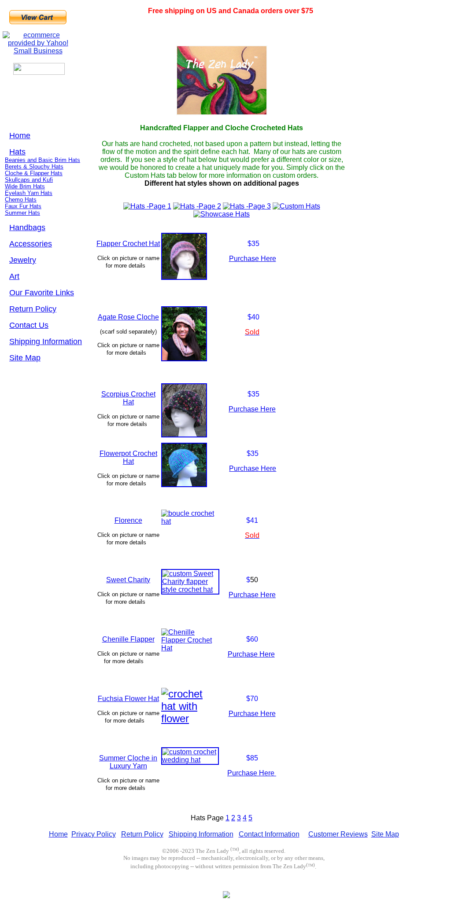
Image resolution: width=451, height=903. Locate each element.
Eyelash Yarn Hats (28, 193)
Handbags (27, 227)
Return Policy (32, 309)
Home (19, 135)
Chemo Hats (21, 199)
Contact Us (28, 325)
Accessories (30, 243)
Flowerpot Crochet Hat (128, 457)
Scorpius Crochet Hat (128, 398)
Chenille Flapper (128, 639)
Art (14, 276)
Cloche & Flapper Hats (34, 173)
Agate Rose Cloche (128, 317)
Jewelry (22, 260)
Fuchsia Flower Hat (128, 698)
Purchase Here (252, 258)
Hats (17, 151)
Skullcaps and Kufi (29, 179)
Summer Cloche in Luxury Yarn (128, 762)
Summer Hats (22, 212)
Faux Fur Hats (23, 206)
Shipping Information (45, 341)
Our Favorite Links (41, 292)
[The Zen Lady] (226, 896)
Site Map (25, 357)
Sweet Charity (128, 580)
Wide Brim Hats (25, 186)
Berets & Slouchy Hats (34, 166)
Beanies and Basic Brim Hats (42, 160)
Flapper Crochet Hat (128, 243)
